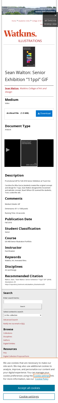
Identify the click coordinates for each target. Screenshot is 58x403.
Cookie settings (42, 375)
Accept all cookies (29, 388)
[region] (29, 380)
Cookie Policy (41, 378)
